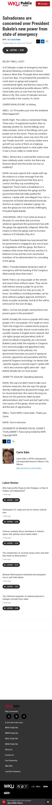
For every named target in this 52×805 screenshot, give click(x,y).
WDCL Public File (11, 739)
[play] (3, 802)
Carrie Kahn (15, 39)
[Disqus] (26, 665)
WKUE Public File (11, 744)
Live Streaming (11, 761)
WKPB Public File (11, 733)
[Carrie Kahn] (8, 456)
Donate (43, 4)
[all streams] (48, 802)
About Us (8, 750)
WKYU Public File (11, 728)
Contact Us (9, 755)
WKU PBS (8, 766)
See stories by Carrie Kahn (28, 468)
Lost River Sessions (12, 771)
